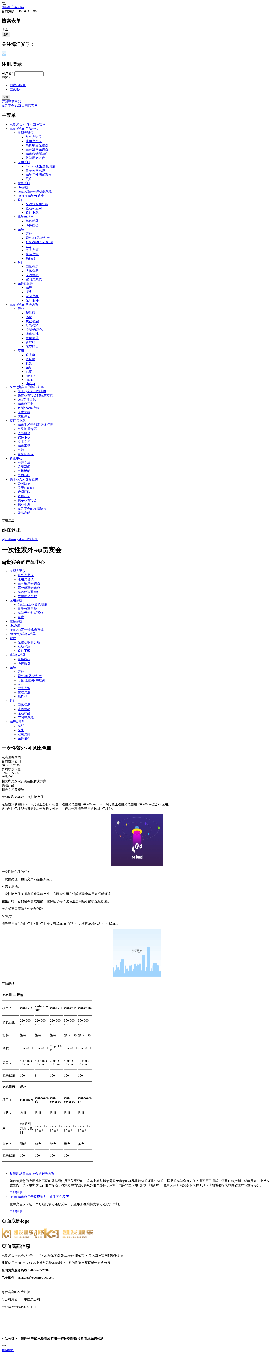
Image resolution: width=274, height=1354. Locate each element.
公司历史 (24, 483)
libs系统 (23, 187)
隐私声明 (24, 513)
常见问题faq (26, 454)
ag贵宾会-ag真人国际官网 (20, 105)
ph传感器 (32, 225)
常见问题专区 (27, 429)
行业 (21, 308)
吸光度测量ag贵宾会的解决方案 (32, 1173)
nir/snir (30, 376)
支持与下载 (18, 420)
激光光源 (32, 250)
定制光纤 (32, 296)
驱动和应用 (34, 208)
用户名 (8, 73)
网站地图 (8, 1350)
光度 (29, 367)
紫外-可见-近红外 (38, 238)
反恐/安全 (32, 325)
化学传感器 (26, 216)
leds (28, 246)
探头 (29, 292)
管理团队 (24, 492)
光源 (21, 229)
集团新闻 (24, 475)
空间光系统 (34, 279)
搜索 (5, 30)
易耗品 (30, 258)
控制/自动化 (34, 329)
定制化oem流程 (28, 408)
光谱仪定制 (26, 403)
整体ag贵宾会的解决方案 (35, 395)
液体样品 (32, 271)
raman (29, 379)
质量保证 (24, 416)
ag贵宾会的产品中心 (24, 128)
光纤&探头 (25, 283)
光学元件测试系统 (38, 174)
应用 (21, 350)
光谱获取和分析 (37, 204)
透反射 (30, 359)
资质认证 (24, 496)
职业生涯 (24, 504)
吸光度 (30, 355)
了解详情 (16, 1192)
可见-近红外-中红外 (39, 242)
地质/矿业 (32, 334)
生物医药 (32, 338)
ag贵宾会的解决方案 (24, 304)
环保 (29, 317)
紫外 (29, 233)
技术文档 (24, 412)
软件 (21, 200)
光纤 (29, 287)
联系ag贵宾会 (27, 500)
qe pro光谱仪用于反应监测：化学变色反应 (39, 1196)
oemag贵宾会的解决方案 (27, 387)
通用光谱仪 (34, 141)
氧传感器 (32, 221)
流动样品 (32, 275)
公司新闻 (24, 466)
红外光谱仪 (34, 137)
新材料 (30, 342)
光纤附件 (32, 300)
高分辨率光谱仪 (37, 149)
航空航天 (32, 346)
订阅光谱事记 (11, 101)
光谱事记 (24, 445)
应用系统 (24, 162)
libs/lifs (30, 383)
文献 (21, 450)
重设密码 (16, 89)
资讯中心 (16, 458)
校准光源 (32, 254)
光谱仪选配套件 (37, 153)
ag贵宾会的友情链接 (32, 508)
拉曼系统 (24, 183)
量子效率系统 (35, 170)
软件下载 (32, 212)
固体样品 (32, 266)
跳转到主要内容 (13, 7)
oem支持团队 (27, 399)
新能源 (30, 313)
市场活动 (24, 471)
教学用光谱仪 (35, 158)
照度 (29, 179)
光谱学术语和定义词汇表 (35, 424)
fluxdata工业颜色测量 (40, 166)
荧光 (29, 363)
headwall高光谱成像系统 (35, 191)
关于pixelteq (26, 487)
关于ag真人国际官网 (32, 391)
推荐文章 (24, 462)
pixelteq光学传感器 (31, 195)
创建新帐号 (18, 85)
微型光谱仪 (26, 132)
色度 (29, 371)
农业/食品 (32, 321)
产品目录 (24, 433)
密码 (6, 77)
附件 (21, 262)
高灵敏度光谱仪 (37, 145)
